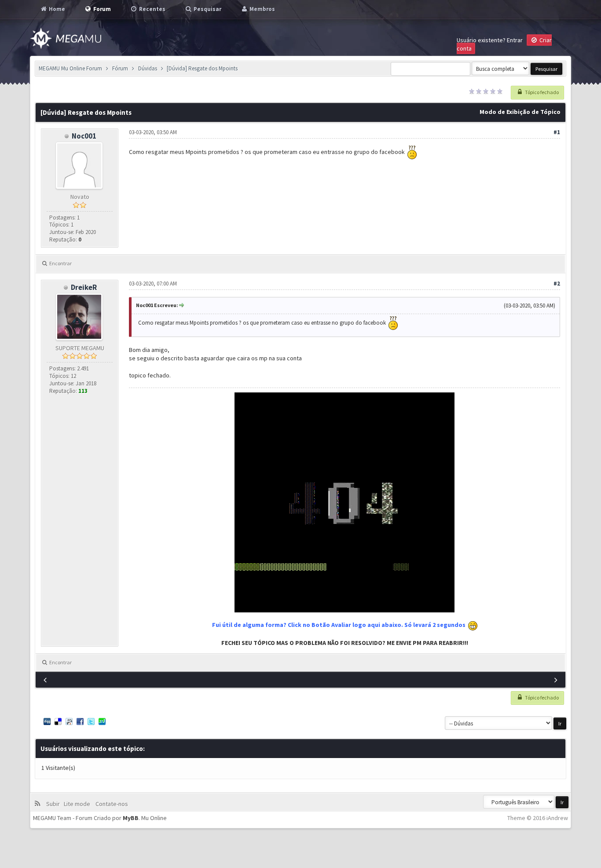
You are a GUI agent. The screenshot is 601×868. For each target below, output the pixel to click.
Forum (101, 9)
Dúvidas (147, 68)
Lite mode (78, 804)
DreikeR (84, 287)
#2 (556, 283)
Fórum (120, 68)
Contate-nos (111, 804)
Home (56, 9)
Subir (54, 804)
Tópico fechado (541, 92)
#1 (556, 132)
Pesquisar (206, 9)
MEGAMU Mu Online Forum (70, 68)
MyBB (131, 818)
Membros (261, 9)
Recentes (151, 9)
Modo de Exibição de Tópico (520, 112)
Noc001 (84, 136)
